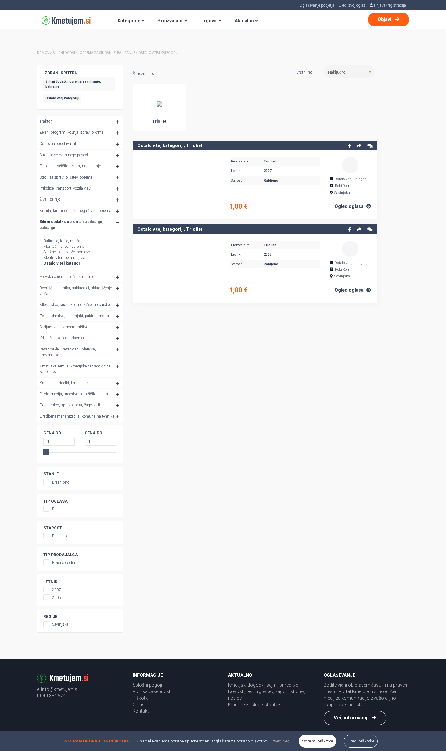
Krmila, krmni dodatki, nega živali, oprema (75, 210)
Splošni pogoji (147, 685)
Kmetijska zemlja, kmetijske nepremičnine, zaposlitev (75, 369)
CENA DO (93, 433)
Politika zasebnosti (152, 691)
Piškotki (141, 698)
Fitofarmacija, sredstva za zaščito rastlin (74, 394)
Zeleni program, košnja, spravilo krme (71, 132)
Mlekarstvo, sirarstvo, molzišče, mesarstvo (75, 304)
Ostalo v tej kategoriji (63, 263)
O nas (139, 704)
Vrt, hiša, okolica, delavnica (62, 338)
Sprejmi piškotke (317, 741)
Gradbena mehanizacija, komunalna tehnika (77, 416)
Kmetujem (70, 21)
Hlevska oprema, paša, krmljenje (67, 276)
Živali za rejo (50, 199)
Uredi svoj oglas (352, 5)
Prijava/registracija (389, 5)
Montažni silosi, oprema (63, 246)
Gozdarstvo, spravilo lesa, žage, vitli (70, 405)
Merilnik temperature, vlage (66, 257)
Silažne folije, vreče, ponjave (66, 252)
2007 (56, 590)
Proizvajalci (170, 20)
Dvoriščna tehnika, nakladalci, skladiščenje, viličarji (76, 291)
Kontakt (141, 711)
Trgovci (209, 20)
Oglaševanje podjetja (316, 5)
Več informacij (351, 718)
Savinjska (60, 624)
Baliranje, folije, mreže (61, 241)
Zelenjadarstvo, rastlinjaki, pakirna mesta (74, 316)
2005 (56, 597)
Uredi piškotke (360, 741)
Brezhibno (60, 482)
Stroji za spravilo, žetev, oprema (66, 177)
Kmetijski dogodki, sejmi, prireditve (263, 685)
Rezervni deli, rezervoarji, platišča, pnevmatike (68, 352)
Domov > (44, 53)
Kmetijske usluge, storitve (254, 704)
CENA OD (52, 433)
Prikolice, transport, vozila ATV (65, 188)
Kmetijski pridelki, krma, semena (67, 383)
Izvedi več (281, 741)
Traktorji (47, 121)
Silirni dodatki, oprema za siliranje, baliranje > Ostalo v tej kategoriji (116, 53)
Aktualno (245, 20)
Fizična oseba (63, 562)
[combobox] (349, 71)
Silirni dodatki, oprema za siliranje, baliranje (71, 224)
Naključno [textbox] (336, 72)
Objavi (385, 19)
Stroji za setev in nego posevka (65, 155)
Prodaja (58, 509)
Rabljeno (59, 536)
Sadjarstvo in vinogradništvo (64, 327)
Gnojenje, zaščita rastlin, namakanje (70, 166)
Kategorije (129, 20)
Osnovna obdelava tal (58, 143)
